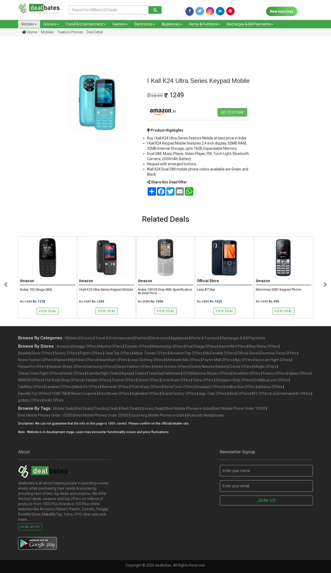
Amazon (64, 346)
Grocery (49, 24)
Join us (266, 500)
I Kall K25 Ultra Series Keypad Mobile (106, 289)
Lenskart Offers (59, 387)
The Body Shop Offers (63, 380)
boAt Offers (54, 400)
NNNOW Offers (30, 380)
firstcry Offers (66, 353)
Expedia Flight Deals (103, 373)
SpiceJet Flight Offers (273, 360)
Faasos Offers (274, 373)
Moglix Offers (265, 366)
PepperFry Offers (32, 366)
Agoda (126, 373)
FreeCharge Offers (200, 346)
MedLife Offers (86, 387)
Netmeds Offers (115, 387)
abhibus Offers (270, 387)
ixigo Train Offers (213, 393)
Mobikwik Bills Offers (183, 360)
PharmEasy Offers (146, 387)
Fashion (118, 24)
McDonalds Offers (220, 353)
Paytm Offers (91, 353)
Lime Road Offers (176, 380)
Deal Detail (94, 32)
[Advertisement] (23, 121)
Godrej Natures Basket (208, 366)
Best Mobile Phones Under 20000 (101, 415)
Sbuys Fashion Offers (133, 366)
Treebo (140, 373)
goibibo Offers (30, 400)
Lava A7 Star (206, 289)
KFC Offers (261, 393)
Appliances (171, 24)
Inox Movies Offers (114, 393)
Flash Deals (130, 408)
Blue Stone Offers (263, 346)
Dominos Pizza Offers (278, 353)
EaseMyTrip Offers (33, 393)
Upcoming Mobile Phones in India (157, 415)
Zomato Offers (137, 346)
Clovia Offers (148, 380)
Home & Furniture (203, 24)
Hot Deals (84, 408)
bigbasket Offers (146, 393)
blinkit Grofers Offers (171, 366)
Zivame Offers (123, 380)
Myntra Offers (110, 346)
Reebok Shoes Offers (66, 366)
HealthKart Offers (112, 360)
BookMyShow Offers (35, 353)
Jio (274, 393)
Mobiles (27, 24)
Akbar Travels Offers (150, 353)
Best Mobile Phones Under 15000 (45, 415)
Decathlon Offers (246, 373)
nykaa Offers (299, 373)
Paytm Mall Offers (217, 360)
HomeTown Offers (178, 387)
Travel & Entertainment (84, 24)
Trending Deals (106, 408)
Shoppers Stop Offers (234, 380)
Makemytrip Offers (167, 346)
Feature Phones (70, 32)
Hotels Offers (73, 373)
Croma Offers (240, 366)
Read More (30, 527)
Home (31, 32)
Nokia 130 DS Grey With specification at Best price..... (165, 291)
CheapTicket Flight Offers (39, 373)
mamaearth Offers (295, 393)
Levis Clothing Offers (147, 360)
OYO (186, 373)
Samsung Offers (100, 366)
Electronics (143, 24)
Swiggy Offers (85, 346)
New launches (282, 11)
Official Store (247, 353)
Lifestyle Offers (96, 380)
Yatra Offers (203, 380)
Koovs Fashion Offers (35, 360)
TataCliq (155, 373)
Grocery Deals (152, 408)
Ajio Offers (244, 360)
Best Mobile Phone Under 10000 (239, 408)
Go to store (232, 112)
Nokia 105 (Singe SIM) (36, 289)
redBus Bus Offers (240, 387)
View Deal (48, 311)
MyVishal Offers (83, 360)
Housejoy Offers (209, 387)
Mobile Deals (63, 408)
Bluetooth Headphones (205, 415)
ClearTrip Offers (118, 353)
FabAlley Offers (31, 387)
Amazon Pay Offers (186, 353)
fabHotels (172, 373)
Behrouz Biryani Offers (211, 373)
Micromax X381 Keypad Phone (278, 289)
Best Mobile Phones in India (188, 408)
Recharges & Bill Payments (248, 24)
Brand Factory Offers (179, 393)
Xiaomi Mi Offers (232, 346)
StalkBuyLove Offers (271, 380)
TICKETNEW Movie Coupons (73, 393)
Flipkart (61, 360)
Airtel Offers (239, 393)
